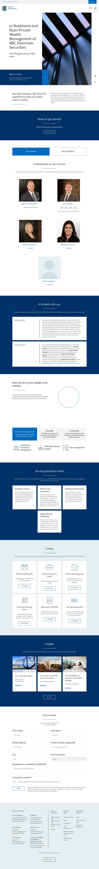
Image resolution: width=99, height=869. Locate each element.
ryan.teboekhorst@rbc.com (19, 839)
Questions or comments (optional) (29, 764)
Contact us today (49, 132)
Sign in (78, 836)
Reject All (75, 855)
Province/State (58, 755)
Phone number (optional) (63, 743)
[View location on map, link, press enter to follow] (49, 805)
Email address (19, 743)
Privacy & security (68, 836)
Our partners (68, 151)
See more (49, 697)
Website (53, 849)
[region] (49, 859)
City (14, 755)
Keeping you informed (79, 845)
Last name (56, 731)
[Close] (96, 854)
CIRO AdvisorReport (67, 846)
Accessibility (67, 842)
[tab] (24, 434)
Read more (18, 685)
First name (17, 731)
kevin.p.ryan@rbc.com (36, 840)
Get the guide (24, 586)
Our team (31, 151)
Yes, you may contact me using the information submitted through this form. (39, 782)
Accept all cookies (75, 859)
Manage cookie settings (75, 864)
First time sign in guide (80, 840)
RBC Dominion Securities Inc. (10, 2)
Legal (65, 839)
